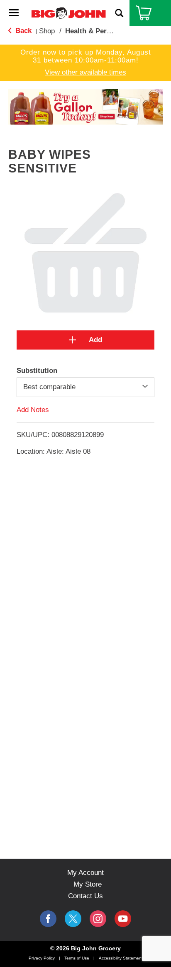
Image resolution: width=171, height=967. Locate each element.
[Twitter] (73, 918)
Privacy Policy (42, 958)
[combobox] (85, 387)
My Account (85, 873)
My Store (87, 884)
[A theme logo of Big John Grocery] (68, 13)
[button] (85, 106)
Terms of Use (76, 958)
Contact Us (85, 896)
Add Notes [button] (33, 409)
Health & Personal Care (103, 31)
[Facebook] (48, 918)
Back (22, 31)
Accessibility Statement (121, 958)
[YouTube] (98, 918)
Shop (47, 31)
